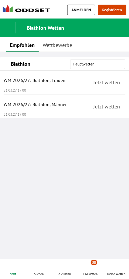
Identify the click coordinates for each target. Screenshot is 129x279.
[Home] (28, 10)
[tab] (22, 44)
